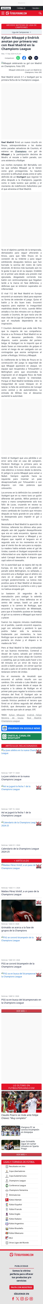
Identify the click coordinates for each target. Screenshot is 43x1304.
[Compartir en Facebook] (24, 57)
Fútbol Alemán (15, 1199)
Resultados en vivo (17, 1166)
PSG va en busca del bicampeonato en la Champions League (21, 1001)
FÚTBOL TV (21, 8)
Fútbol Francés (15, 1209)
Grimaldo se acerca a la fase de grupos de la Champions (17, 929)
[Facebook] (13, 1298)
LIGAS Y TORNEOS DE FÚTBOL (19, 1161)
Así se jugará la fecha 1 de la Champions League (16, 814)
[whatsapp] (26, 1298)
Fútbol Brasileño (16, 1228)
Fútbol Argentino (16, 1223)
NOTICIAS (6, 8)
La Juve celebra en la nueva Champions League (15, 778)
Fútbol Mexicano (16, 1233)
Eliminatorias (14, 1195)
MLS (11, 1238)
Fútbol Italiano (15, 1219)
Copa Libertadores (17, 1171)
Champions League (10, 721)
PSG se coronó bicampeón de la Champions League (17, 965)
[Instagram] (22, 1298)
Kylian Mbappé (17, 714)
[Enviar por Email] (36, 57)
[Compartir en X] (30, 57)
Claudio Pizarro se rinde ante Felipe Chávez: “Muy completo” (19, 1116)
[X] (17, 1298)
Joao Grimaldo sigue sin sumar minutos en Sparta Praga (30, 1145)
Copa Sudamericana (17, 1176)
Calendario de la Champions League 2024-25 (20, 850)
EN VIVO (36, 8)
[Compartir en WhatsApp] (18, 57)
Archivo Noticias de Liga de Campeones (21, 26)
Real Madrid (34, 717)
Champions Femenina (18, 1190)
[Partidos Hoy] (31, 1298)
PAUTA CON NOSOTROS (21, 1287)
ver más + (21, 1154)
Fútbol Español (15, 1204)
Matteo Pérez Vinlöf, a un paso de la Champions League (20, 893)
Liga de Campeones (20, 32)
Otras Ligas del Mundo (19, 1242)
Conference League (17, 1185)
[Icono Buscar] (40, 13)
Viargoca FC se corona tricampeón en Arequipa (30, 1129)
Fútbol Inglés (14, 1214)
